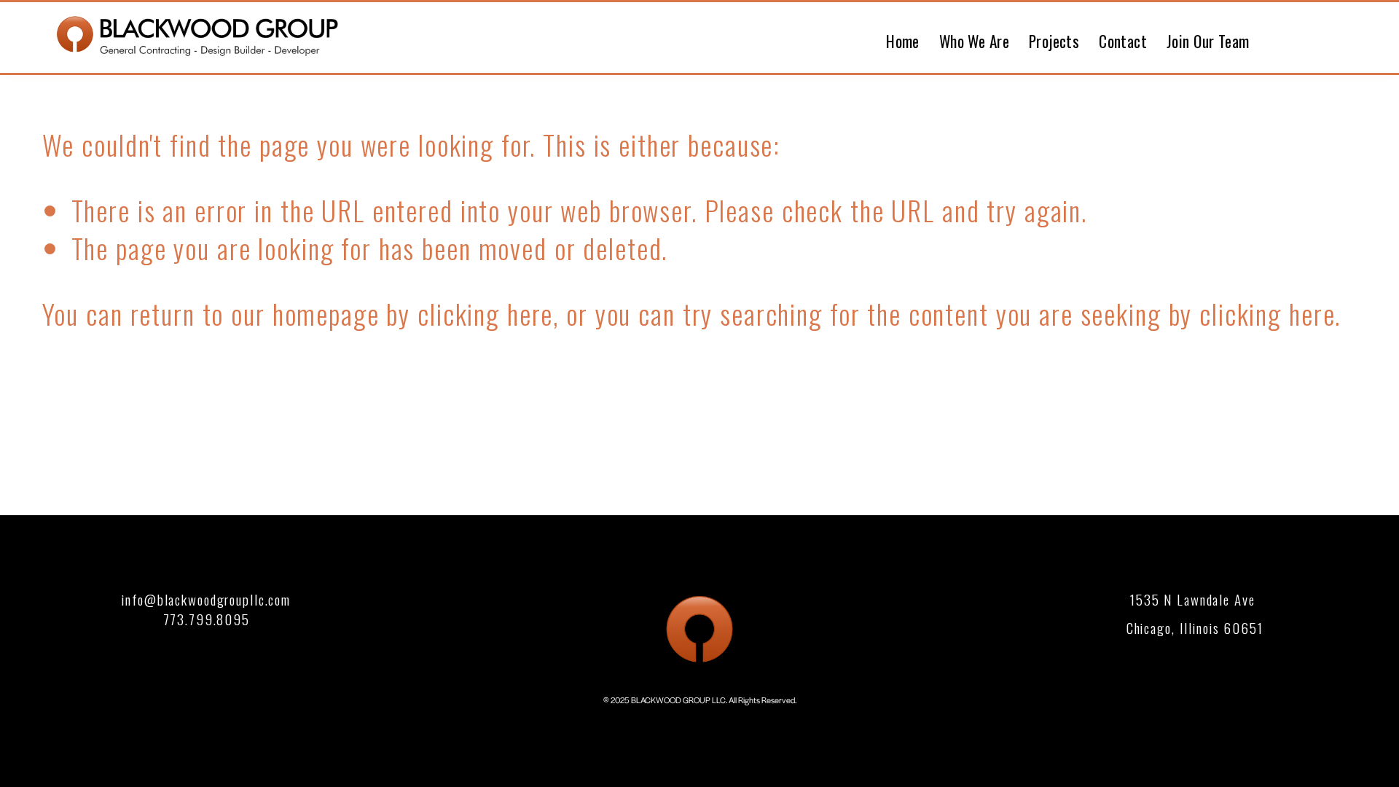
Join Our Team (1208, 41)
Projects (1054, 41)
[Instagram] (1348, 37)
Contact (1123, 41)
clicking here (485, 313)
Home (903, 41)
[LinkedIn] (1311, 37)
